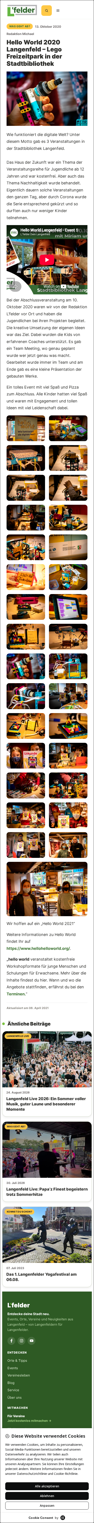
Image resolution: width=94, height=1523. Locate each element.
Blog (10, 1383)
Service (13, 1390)
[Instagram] (21, 1341)
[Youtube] (31, 1341)
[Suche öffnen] (46, 10)
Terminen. (16, 994)
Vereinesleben (18, 1375)
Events (12, 1368)
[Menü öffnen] (58, 10)
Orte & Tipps (17, 1360)
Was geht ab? (19, 26)
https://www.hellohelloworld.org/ (38, 948)
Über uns (14, 1397)
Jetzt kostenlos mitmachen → (29, 1420)
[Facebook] (11, 1341)
